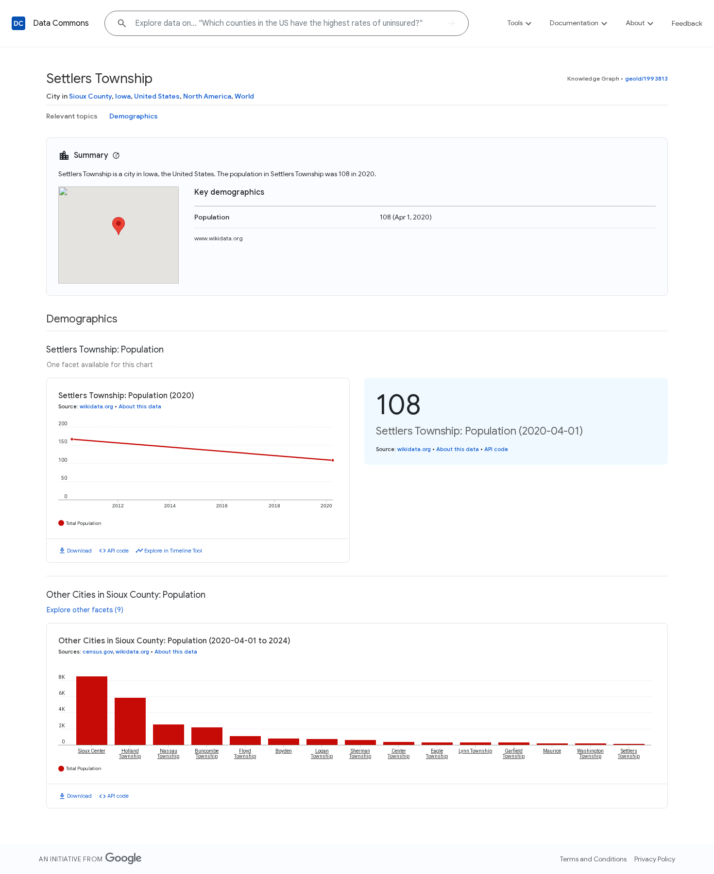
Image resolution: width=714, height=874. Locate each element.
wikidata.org (96, 406)
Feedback (687, 23)
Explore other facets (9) (85, 609)
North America (207, 96)
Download (79, 550)
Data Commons (61, 23)
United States (157, 96)
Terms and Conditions (593, 859)
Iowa (123, 96)
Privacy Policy (654, 859)
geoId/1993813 (646, 78)
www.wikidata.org (218, 238)
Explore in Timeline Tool (173, 550)
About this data (140, 406)
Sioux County (90, 96)
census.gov (98, 651)
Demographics (133, 116)
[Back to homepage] (18, 23)
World (244, 96)
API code (118, 550)
